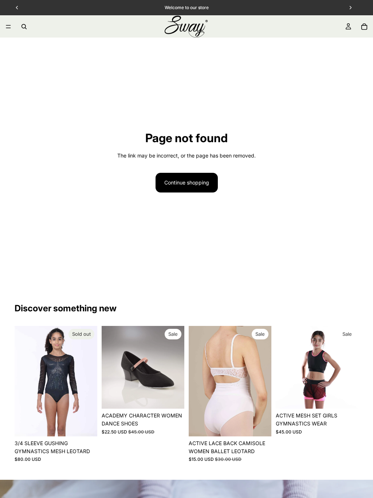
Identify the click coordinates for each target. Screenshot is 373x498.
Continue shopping (186, 182)
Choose (179, 397)
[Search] (24, 27)
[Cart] (364, 27)
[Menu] (8, 26)
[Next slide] (89, 381)
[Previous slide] (23, 381)
